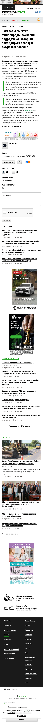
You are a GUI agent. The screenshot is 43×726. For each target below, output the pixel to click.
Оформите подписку (24, 596)
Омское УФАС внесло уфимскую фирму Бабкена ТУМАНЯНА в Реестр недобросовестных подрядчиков (19, 233)
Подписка (28, 678)
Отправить (6, 220)
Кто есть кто (29, 630)
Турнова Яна (13, 143)
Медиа (27, 625)
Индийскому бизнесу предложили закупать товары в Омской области (19, 525)
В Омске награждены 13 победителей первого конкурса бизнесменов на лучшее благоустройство (20, 504)
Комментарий (6, 195)
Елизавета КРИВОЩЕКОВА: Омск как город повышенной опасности (18, 364)
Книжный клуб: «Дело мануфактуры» (15, 400)
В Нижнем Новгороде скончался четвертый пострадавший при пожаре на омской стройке (19, 373)
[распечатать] (19, 163)
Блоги (27, 648)
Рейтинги (28, 644)
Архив (27, 653)
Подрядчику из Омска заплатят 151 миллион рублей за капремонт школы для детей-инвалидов (21, 242)
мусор (4, 156)
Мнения (28, 639)
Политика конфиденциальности (17, 707)
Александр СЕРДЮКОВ (26, 156)
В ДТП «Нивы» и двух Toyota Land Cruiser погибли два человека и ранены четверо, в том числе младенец (20, 382)
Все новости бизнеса (9, 534)
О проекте (28, 664)
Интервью (28, 634)
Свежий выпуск (30, 621)
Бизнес (6, 437)
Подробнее (11, 712)
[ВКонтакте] (27, 162)
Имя (3, 188)
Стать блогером (31, 674)
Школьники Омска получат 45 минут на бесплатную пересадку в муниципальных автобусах (21, 407)
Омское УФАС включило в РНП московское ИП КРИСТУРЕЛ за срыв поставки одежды (19, 260)
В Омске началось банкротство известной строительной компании (19, 515)
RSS (26, 683)
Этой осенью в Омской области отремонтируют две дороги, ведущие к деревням (21, 251)
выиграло (28, 110)
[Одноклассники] (29, 162)
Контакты (28, 669)
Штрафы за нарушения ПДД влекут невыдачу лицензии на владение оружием (19, 392)
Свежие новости (10, 359)
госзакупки (11, 156)
